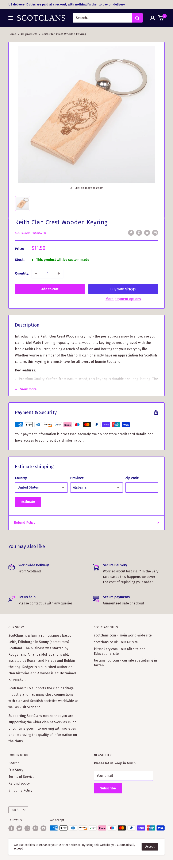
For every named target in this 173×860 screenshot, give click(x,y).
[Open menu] (10, 18)
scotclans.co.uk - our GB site (116, 642)
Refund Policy (24, 523)
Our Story (15, 770)
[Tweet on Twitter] (147, 232)
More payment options (123, 299)
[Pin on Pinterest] (139, 232)
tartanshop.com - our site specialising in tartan (125, 662)
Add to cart (49, 289)
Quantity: (22, 273)
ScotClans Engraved (30, 233)
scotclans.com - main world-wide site (123, 635)
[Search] (137, 18)
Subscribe (108, 788)
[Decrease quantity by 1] (36, 273)
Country (21, 478)
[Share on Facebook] (131, 232)
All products (28, 34)
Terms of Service (21, 777)
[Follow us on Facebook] (11, 828)
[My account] (152, 18)
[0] (161, 17)
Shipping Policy (20, 790)
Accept (149, 846)
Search (13, 763)
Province (77, 478)
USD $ (15, 810)
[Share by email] (155, 232)
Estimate (28, 502)
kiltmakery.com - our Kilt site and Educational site (120, 651)
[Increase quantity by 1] (58, 273)
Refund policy (19, 783)
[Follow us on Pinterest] (35, 828)
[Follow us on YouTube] (43, 828)
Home (12, 34)
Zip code (132, 478)
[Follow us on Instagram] (27, 828)
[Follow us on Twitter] (19, 828)
